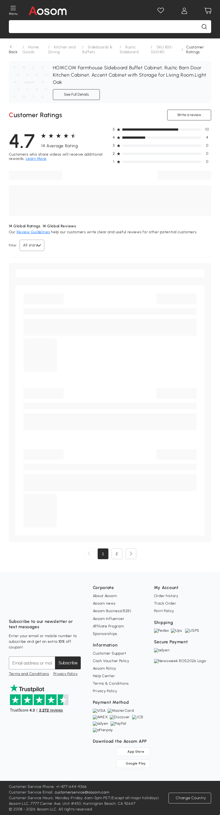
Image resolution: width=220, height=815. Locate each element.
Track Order (165, 603)
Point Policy (164, 611)
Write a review (189, 115)
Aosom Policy (104, 668)
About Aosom (105, 596)
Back (13, 52)
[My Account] (184, 11)
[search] (204, 26)
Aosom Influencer (108, 618)
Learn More (36, 158)
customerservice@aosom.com (82, 792)
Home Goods (31, 49)
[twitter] (60, 608)
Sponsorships (105, 633)
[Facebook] (13, 608)
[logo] (48, 10)
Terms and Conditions (29, 674)
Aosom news (104, 603)
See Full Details (76, 94)
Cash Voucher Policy (111, 661)
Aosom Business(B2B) (112, 611)
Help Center (104, 676)
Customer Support (109, 653)
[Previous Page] (89, 553)
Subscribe (68, 662)
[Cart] (208, 10)
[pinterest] (48, 608)
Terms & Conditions (111, 683)
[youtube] (36, 608)
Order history (166, 596)
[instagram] (25, 608)
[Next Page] (131, 553)
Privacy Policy (65, 674)
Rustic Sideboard (129, 49)
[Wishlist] (160, 10)
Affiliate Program (108, 626)
